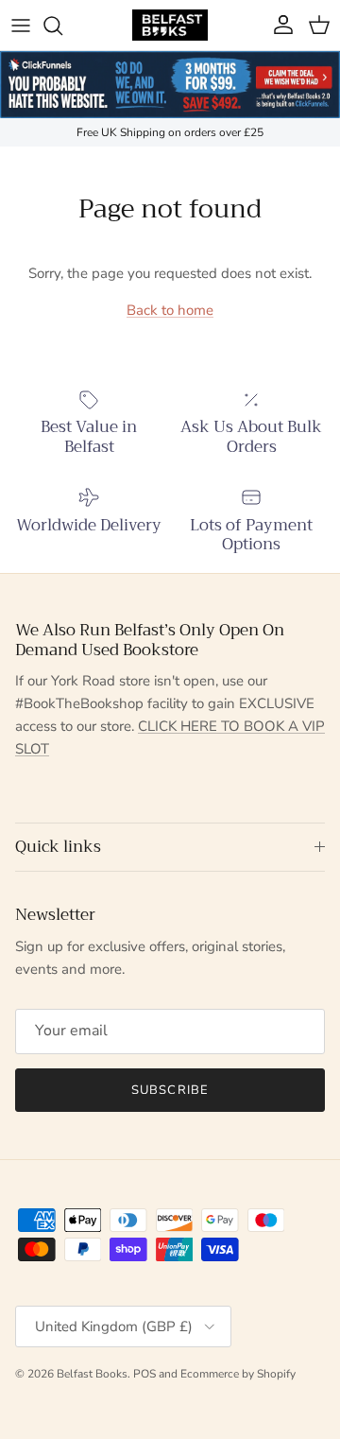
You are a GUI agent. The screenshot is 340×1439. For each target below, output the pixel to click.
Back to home (170, 310)
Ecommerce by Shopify (238, 1373)
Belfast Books (92, 1373)
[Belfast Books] (170, 25)
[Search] (62, 25)
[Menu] (21, 25)
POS (144, 1373)
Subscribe (169, 1090)
